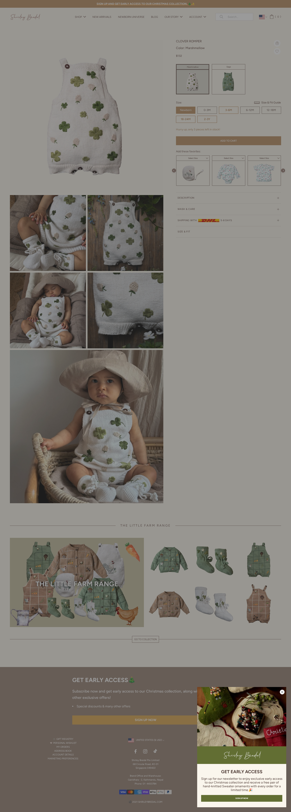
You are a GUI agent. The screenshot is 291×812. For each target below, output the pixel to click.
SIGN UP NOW (241, 798)
